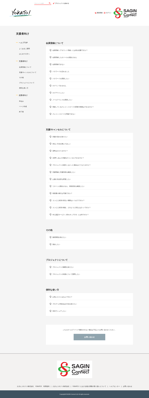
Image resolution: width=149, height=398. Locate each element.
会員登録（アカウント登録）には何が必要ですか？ (70, 50)
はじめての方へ (24, 54)
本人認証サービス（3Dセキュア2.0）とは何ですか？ (70, 215)
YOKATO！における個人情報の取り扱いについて (89, 386)
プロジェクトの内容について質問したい (66, 274)
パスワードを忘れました (60, 71)
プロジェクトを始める (62, 3)
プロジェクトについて (26, 83)
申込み (21, 101)
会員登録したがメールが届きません (64, 57)
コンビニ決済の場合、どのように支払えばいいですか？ (71, 207)
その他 (21, 77)
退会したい (56, 244)
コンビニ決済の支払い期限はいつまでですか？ (68, 200)
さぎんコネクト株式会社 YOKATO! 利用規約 (33, 386)
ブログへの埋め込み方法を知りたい (64, 304)
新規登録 (100, 13)
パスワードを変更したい (60, 78)
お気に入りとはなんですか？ (62, 297)
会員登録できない (58, 64)
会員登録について (25, 67)
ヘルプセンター (114, 386)
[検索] (50, 3)
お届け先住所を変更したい (61, 179)
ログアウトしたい (58, 93)
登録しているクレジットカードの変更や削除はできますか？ (73, 107)
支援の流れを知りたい (60, 137)
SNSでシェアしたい (59, 311)
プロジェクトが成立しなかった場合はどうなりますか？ (71, 165)
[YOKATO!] (21, 2)
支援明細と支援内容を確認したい (63, 172)
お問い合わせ (89, 337)
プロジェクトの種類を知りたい (63, 267)
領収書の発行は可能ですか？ (62, 193)
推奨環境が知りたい (59, 237)
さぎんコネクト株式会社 (61, 386)
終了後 (21, 112)
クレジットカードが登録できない (63, 114)
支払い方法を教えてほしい (61, 144)
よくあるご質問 (24, 49)
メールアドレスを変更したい (62, 100)
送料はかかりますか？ (60, 151)
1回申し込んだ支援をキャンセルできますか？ (68, 158)
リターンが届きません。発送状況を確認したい (68, 186)
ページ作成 (23, 106)
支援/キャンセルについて (27, 72)
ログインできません (59, 86)
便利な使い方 (23, 88)
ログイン (108, 13)
